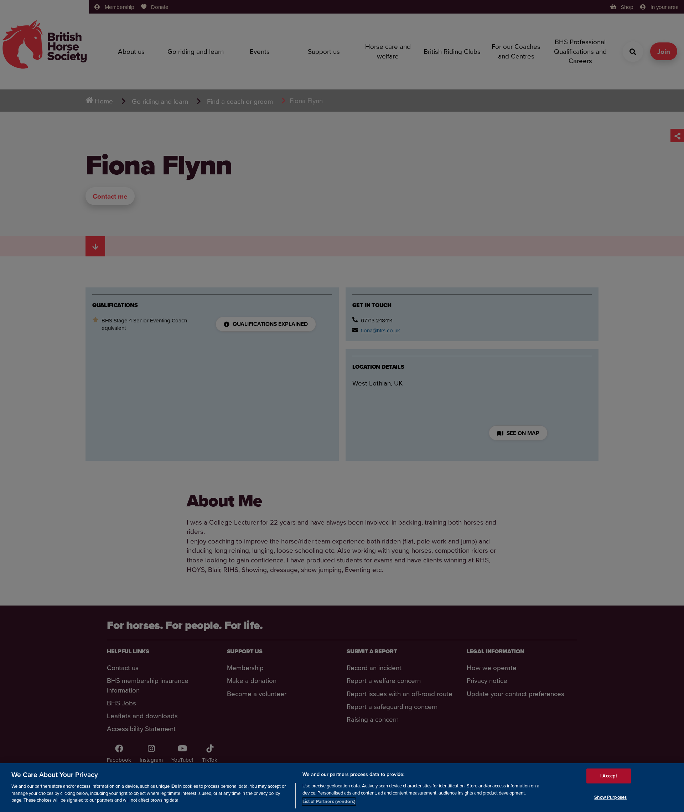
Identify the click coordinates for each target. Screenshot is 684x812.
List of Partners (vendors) (329, 801)
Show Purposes (610, 797)
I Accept (608, 775)
